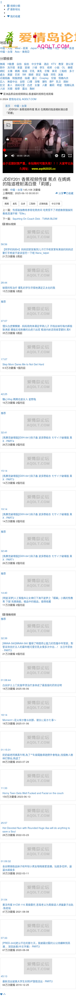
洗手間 (11, 67)
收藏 (69, 193)
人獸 (44, 85)
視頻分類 (15, 5)
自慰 (22, 81)
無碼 (2, 64)
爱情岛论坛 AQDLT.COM (22, 99)
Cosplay (44, 78)
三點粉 (63, 71)
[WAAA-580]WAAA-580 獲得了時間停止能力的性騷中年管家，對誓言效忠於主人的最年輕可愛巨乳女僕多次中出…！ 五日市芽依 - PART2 (37, 646)
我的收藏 (15, 16)
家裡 (27, 67)
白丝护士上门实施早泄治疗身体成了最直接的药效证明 (32, 685)
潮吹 (44, 81)
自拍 (19, 64)
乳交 (58, 81)
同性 (53, 74)
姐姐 (24, 71)
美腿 (9, 74)
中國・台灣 (6, 51)
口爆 (29, 81)
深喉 (37, 81)
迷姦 (60, 74)
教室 (61, 64)
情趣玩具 (69, 85)
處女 (2, 74)
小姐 (56, 67)
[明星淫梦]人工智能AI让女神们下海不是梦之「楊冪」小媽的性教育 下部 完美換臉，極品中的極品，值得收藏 (37, 599)
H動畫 (10, 64)
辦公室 (69, 64)
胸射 (32, 88)
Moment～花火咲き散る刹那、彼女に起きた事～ (29, 720)
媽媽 (17, 71)
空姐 (53, 78)
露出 (24, 88)
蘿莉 (51, 85)
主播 (9, 71)
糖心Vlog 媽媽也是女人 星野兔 (19, 399)
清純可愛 (20, 85)
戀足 (38, 74)
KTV (53, 64)
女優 (37, 85)
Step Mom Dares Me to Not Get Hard (23, 364)
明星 (59, 85)
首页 (7, 105)
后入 (2, 81)
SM (24, 74)
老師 (49, 67)
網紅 (2, 71)
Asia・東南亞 (22, 51)
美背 (54, 71)
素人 (9, 85)
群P (51, 81)
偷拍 (26, 64)
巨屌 (17, 74)
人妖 (2, 88)
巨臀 (47, 71)
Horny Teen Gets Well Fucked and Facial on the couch (33, 793)
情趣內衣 (63, 78)
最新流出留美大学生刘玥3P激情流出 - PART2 (27, 981)
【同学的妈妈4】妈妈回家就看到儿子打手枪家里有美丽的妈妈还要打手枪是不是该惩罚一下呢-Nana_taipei (37, 250)
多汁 (71, 71)
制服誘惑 (17, 78)
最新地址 (15, 9)
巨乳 (32, 71)
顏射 (65, 81)
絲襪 (27, 78)
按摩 (17, 88)
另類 (9, 88)
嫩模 (70, 67)
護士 (34, 78)
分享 (60, 193)
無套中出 (12, 81)
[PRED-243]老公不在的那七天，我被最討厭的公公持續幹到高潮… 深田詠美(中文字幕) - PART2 (36, 944)
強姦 (45, 74)
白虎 (29, 85)
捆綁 (30, 74)
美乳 (39, 71)
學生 (42, 67)
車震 (19, 67)
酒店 (46, 64)
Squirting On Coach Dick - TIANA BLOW (35, 218)
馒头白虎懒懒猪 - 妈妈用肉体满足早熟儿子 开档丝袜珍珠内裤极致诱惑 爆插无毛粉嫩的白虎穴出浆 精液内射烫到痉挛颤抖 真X (37, 327)
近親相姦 (5, 78)
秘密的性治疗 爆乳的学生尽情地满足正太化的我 (28, 287)
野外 (2, 67)
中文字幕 (36, 64)
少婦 (34, 67)
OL (63, 67)
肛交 (2, 85)
